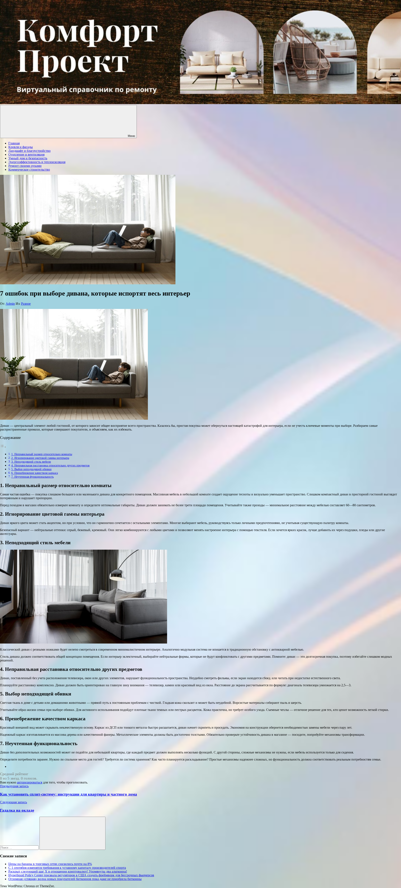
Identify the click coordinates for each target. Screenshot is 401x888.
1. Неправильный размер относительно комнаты (41, 454)
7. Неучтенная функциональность (32, 476)
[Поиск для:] (19, 847)
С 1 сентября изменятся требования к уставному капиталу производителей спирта (67, 867)
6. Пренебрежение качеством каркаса (34, 473)
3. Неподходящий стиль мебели (31, 461)
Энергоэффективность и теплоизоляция (36, 162)
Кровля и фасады (20, 147)
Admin (10, 303)
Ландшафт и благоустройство (29, 150)
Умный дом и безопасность (27, 158)
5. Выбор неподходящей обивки (31, 469)
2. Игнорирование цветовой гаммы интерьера (40, 458)
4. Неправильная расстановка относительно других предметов (50, 465)
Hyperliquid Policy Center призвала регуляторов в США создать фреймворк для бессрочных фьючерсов (81, 875)
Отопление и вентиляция (26, 154)
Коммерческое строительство (29, 169)
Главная (14, 143)
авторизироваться (29, 782)
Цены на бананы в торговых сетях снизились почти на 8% (50, 864)
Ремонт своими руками (25, 166)
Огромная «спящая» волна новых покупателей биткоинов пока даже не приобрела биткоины (75, 879)
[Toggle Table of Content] (3, 447)
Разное (26, 303)
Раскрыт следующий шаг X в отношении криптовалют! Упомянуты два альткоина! (67, 871)
